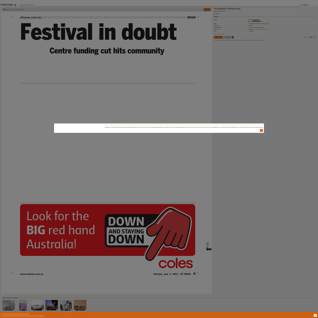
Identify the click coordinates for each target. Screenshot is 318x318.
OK (261, 130)
